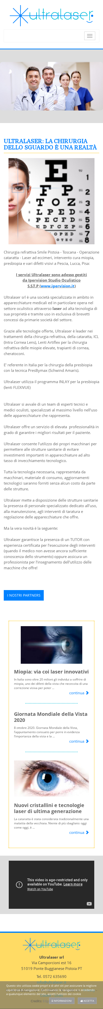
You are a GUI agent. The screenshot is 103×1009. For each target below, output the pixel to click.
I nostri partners (23, 595)
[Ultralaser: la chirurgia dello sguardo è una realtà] (51, 201)
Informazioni (62, 1000)
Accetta (88, 1000)
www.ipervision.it (57, 285)
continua (77, 692)
